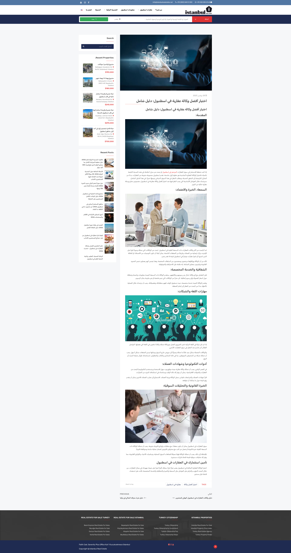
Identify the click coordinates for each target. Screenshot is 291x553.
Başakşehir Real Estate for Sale (132, 525)
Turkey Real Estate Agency (202, 531)
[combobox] (202, 19)
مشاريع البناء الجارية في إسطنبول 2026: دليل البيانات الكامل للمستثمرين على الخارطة (93, 196)
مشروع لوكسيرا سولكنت (106, 64)
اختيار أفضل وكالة (190, 484)
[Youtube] (81, 2)
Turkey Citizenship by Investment (166, 528)
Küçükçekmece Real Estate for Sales (130, 528)
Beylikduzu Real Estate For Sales (132, 535)
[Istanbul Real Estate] (198, 10)
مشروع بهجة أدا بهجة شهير (105, 78)
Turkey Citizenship (171, 525)
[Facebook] (88, 2)
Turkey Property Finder (204, 535)
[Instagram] (85, 2)
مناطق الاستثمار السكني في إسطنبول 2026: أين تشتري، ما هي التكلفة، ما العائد (92, 206)
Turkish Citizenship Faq (169, 531)
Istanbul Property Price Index (201, 528)
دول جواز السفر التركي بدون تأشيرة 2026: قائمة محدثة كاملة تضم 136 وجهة (92, 185)
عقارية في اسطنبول (174, 484)
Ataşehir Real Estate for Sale (133, 531)
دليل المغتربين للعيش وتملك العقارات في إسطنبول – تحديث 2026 (93, 248)
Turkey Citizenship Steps (169, 535)
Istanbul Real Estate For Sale (201, 525)
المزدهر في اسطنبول (169, 172)
